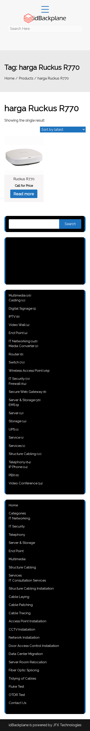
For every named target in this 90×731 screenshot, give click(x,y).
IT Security (17, 526)
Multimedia (17, 559)
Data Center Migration (26, 654)
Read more (24, 194)
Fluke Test (16, 687)
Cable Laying (19, 597)
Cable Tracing (20, 613)
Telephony (17, 535)
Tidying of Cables (22, 678)
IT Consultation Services (27, 580)
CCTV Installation (22, 629)
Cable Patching (21, 605)
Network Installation (24, 637)
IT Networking (19, 518)
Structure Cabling (22, 567)
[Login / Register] (45, 35)
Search (70, 224)
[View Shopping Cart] (45, 42)
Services (15, 575)
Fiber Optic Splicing (24, 670)
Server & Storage (22, 543)
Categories (17, 513)
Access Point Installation (27, 621)
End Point (16, 551)
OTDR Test (17, 695)
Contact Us (17, 703)
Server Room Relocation (28, 662)
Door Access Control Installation (34, 646)
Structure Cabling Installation (31, 588)
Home (13, 505)
